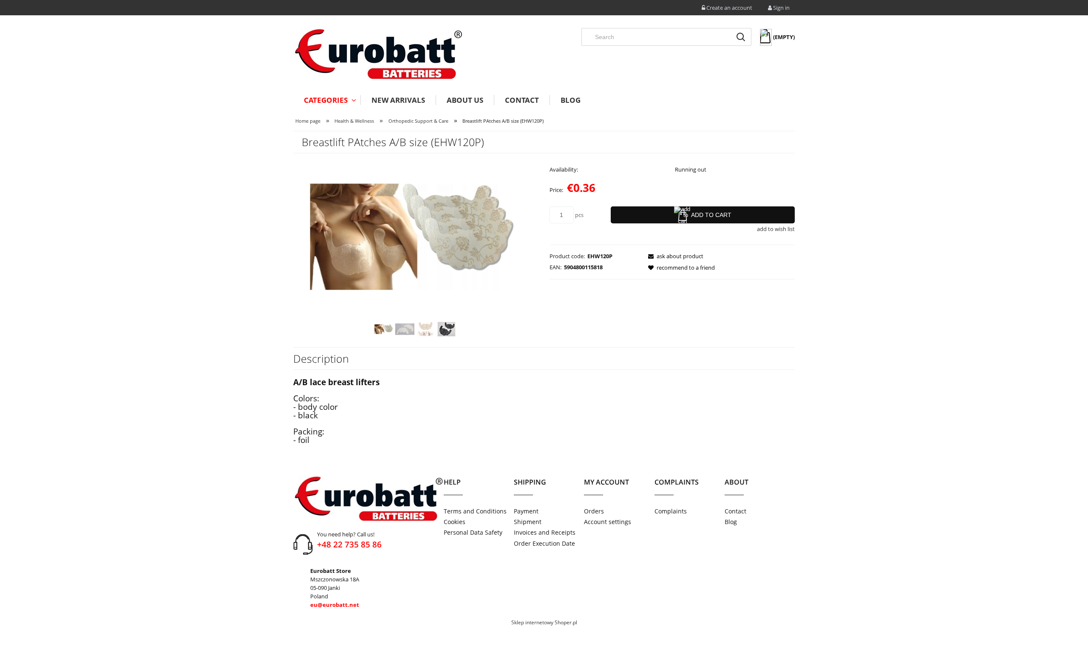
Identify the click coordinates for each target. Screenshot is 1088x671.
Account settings (607, 522)
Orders (594, 511)
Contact (735, 511)
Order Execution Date (544, 543)
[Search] (740, 37)
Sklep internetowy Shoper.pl (544, 622)
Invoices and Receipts (544, 532)
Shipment (527, 522)
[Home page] (378, 54)
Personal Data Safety (473, 532)
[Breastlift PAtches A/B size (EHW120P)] (384, 329)
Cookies (454, 522)
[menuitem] (326, 100)
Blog (731, 522)
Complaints (670, 511)
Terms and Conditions (475, 511)
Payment (526, 511)
